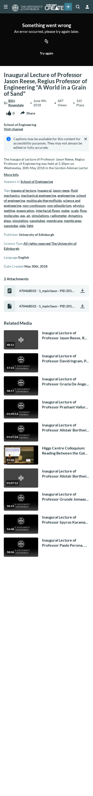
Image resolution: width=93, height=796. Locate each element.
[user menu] (87, 7)
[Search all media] (78, 7)
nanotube (11, 226)
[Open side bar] (6, 7)
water (65, 211)
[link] (68, 7)
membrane (54, 221)
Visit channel (13, 129)
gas (22, 216)
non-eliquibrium (59, 205)
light (30, 226)
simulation (20, 221)
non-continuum (34, 205)
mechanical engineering (38, 195)
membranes (72, 221)
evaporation (25, 211)
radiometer (58, 216)
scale (74, 211)
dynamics (75, 216)
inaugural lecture (23, 190)
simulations (40, 216)
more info (11, 175)
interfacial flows (48, 211)
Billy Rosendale (16, 103)
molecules (11, 216)
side (22, 226)
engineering (66, 195)
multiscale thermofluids (44, 200)
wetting (9, 211)
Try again (46, 53)
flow (83, 211)
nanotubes (37, 221)
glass (7, 221)
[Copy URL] (46, 42)
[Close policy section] (85, 139)
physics (78, 205)
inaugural (44, 190)
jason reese (61, 190)
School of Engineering (37, 182)
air (28, 216)
